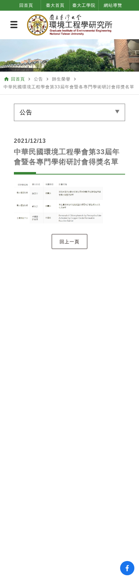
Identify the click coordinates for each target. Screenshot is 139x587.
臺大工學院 (84, 5)
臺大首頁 (55, 5)
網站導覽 (113, 5)
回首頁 (26, 5)
